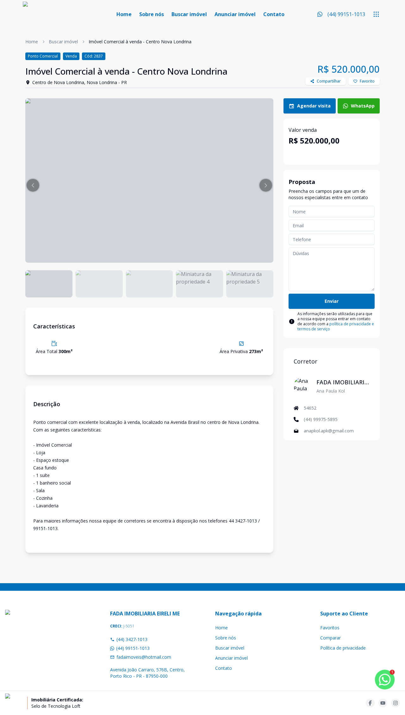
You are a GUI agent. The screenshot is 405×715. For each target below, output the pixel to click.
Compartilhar (329, 81)
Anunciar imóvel (235, 14)
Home (124, 14)
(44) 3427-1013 (131, 639)
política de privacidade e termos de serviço (335, 326)
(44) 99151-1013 (133, 648)
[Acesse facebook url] (370, 703)
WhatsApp (363, 106)
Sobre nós (151, 14)
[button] (33, 185)
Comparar (330, 638)
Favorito (367, 81)
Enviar (332, 301)
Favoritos (330, 628)
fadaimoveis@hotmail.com (143, 657)
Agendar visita (314, 106)
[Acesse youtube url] (382, 703)
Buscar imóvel (189, 14)
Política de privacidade (343, 648)
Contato (273, 14)
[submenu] (376, 14)
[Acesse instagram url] (395, 703)
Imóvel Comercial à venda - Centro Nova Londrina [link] (140, 42)
